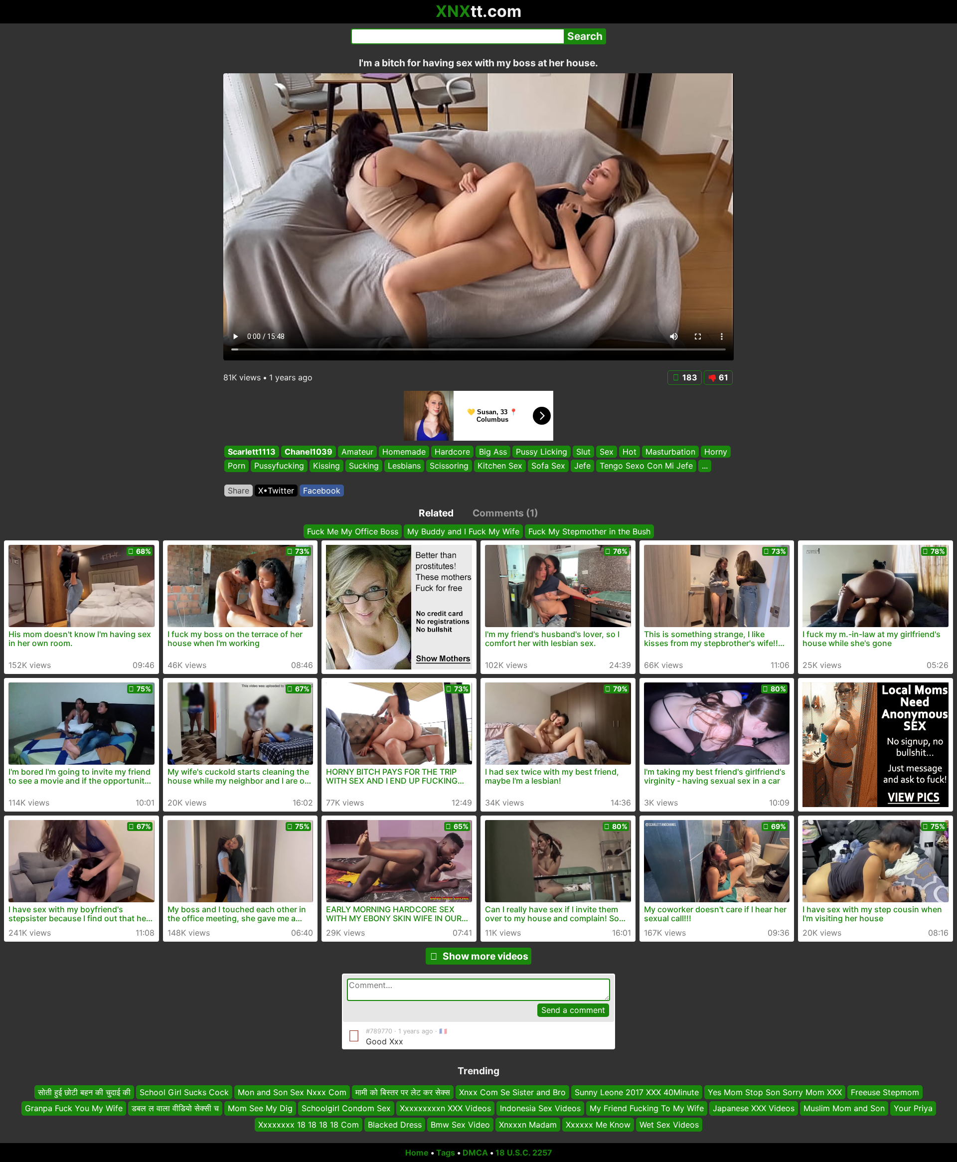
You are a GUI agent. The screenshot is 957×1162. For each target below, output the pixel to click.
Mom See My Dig (260, 1108)
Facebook (321, 491)
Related (436, 513)
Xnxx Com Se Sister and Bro (512, 1092)
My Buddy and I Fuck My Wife (463, 531)
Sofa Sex (548, 466)
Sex (607, 452)
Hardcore (452, 452)
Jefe (582, 466)
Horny (715, 452)
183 (689, 377)
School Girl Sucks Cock (184, 1092)
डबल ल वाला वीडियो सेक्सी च (175, 1108)
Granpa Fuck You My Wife (74, 1108)
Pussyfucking (279, 466)
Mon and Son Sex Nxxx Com (292, 1092)
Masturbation (670, 452)
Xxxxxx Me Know (598, 1125)
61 (723, 377)
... (705, 466)
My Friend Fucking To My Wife (647, 1108)
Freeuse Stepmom (885, 1092)
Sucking (364, 466)
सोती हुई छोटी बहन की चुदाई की (84, 1092)
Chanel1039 (308, 452)
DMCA (475, 1152)
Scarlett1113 (252, 452)
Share (238, 491)
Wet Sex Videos (669, 1125)
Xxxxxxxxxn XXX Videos (445, 1108)
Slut (583, 452)
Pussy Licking (541, 452)
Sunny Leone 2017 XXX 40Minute (637, 1092)
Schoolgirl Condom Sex (346, 1108)
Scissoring (449, 466)
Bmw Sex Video (460, 1125)
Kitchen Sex (500, 466)
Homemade (404, 452)
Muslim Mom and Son (844, 1108)
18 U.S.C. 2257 (523, 1152)
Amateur (357, 452)
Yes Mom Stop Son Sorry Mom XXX (775, 1092)
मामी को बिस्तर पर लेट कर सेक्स (402, 1092)
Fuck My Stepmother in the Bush (589, 531)
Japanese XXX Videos (754, 1108)
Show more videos (485, 956)
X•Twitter (276, 491)
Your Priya (913, 1108)
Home (417, 1152)
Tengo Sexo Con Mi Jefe (646, 466)
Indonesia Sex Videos (540, 1108)
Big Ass (493, 452)
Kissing (326, 466)
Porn (236, 466)
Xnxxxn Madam (528, 1125)
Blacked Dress (395, 1125)
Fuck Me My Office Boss (352, 531)
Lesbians (404, 466)
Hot (630, 452)
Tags (445, 1152)
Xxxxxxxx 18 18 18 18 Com (308, 1125)
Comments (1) (505, 513)
